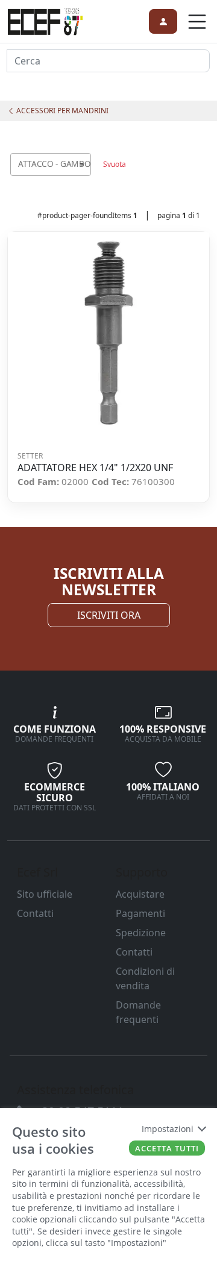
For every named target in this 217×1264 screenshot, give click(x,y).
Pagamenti (140, 913)
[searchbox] (84, 179)
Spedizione (141, 932)
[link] (45, 19)
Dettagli (105, 333)
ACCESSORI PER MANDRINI (61, 110)
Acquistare (140, 894)
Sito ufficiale (44, 894)
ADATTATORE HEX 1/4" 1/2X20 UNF (95, 468)
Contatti (35, 913)
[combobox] (50, 164)
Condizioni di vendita (145, 978)
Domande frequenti (138, 1012)
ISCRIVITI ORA (108, 615)
